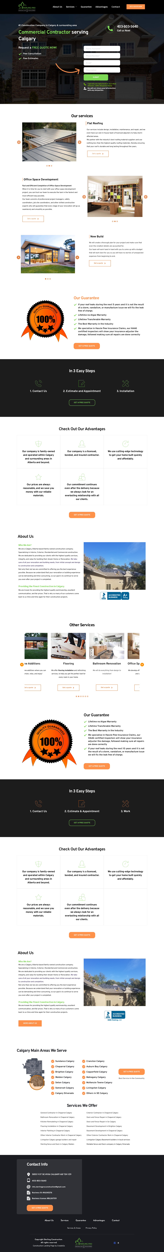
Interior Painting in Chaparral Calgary (55, 1131)
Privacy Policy (91, 1228)
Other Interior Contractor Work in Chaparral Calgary (60, 1135)
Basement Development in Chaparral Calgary (104, 1131)
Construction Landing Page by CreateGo (49, 1246)
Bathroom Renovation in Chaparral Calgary (57, 1117)
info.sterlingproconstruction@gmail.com (48, 1187)
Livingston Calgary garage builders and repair (58, 1140)
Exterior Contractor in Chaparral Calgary (102, 1113)
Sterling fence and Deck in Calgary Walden (57, 1144)
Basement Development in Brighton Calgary (104, 1126)
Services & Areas (74, 1228)
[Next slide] (79, 142)
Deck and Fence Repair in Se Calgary (101, 1122)
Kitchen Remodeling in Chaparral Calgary (56, 1122)
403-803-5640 (127, 26)
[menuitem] (57, 7)
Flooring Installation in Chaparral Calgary (56, 1126)
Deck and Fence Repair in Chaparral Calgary (104, 1117)
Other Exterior (93, 1135)
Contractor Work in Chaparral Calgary (113, 1135)
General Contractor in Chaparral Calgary (56, 1113)
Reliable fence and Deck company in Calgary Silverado (108, 1144)
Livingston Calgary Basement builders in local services (108, 1140)
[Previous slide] (19, 142)
